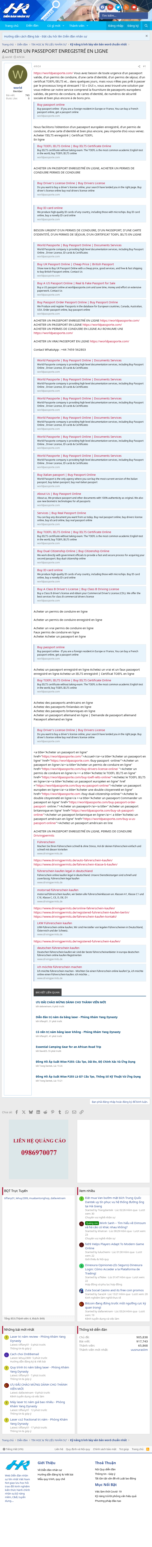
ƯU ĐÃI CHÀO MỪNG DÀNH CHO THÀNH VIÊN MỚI (71, 1002)
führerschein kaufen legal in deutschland (65, 871)
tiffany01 (43, 1021)
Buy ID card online (50, 208)
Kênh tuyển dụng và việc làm (102, 1318)
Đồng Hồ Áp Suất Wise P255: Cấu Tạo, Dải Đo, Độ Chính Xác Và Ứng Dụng (85, 1062)
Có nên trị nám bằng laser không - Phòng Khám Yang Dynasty (78, 1032)
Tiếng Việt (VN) (14, 1449)
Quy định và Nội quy (78, 1449)
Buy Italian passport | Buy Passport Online (66, 475)
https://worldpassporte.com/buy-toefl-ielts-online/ (76, 777)
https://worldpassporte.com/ (53, 73)
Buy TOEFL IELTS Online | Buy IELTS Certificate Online (74, 146)
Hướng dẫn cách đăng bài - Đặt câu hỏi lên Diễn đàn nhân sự (45, 36)
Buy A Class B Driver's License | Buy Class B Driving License (78, 589)
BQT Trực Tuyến (16, 1191)
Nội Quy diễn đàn (105, 1469)
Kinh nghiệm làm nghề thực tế (103, 1297)
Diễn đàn (32, 25)
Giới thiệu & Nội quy (97, 1259)
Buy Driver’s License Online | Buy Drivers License (71, 183)
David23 (43, 1051)
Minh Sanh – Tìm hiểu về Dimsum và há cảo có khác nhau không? (115, 1225)
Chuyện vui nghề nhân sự (100, 1217)
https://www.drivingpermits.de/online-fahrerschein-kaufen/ (74, 908)
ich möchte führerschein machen (59, 967)
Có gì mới (53, 26)
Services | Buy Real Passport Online (61, 513)
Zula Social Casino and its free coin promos (114, 1290)
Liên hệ (59, 1449)
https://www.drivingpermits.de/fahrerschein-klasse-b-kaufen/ (76, 864)
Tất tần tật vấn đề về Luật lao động (115, 1478)
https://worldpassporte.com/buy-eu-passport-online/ (73, 785)
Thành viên (76, 26)
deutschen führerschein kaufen (58, 948)
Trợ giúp (124, 1449)
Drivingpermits (44, 835)
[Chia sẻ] (139, 66)
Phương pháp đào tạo (108, 1501)
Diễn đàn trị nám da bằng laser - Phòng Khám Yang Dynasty (77, 1017)
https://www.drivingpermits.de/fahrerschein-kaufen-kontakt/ (75, 916)
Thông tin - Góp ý (105, 1474)
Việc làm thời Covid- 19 (108, 1491)
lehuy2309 (22, 1198)
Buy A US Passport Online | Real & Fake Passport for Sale (76, 283)
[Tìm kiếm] (146, 25)
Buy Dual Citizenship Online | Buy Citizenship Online (73, 551)
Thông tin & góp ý (20, 1348)
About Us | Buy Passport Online (59, 494)
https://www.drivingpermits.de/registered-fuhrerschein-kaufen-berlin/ (81, 912)
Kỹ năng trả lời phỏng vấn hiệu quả (115, 1496)
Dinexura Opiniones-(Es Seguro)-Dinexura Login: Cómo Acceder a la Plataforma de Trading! (113, 1269)
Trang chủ (11, 26)
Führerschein (46, 842)
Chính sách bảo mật (104, 1449)
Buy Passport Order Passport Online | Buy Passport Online (77, 302)
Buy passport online (51, 104)
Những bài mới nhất (19, 1329)
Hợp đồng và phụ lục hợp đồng (103, 1284)
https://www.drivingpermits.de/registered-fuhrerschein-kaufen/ (77, 941)
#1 (144, 66)
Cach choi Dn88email (24, 1354)
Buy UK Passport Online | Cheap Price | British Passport (75, 264)
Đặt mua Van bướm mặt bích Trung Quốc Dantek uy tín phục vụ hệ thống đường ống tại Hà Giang (114, 1202)
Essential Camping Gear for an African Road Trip (68, 1047)
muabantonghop (39, 1198)
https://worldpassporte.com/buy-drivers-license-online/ (80, 769)
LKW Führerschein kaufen (54, 923)
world (8, 57)
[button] (63, 25)
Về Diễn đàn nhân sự (50, 1470)
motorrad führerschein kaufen (57, 890)
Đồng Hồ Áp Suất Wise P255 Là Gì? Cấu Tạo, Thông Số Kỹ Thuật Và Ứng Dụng (88, 1076)
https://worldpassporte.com (70, 760)
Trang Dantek (45, 1066)
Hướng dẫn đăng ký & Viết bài (28, 1361)
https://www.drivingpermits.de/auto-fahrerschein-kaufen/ (73, 860)
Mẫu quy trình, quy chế (51, 1479)
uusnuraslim (139, 1350)
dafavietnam (45, 1006)
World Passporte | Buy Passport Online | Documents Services (79, 245)
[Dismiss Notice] (146, 36)
